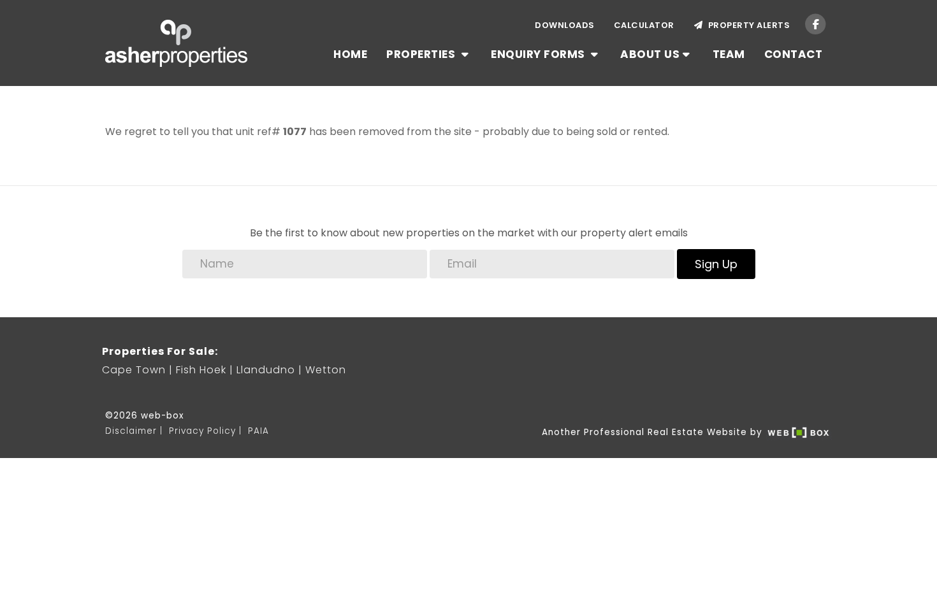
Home (350, 54)
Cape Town (134, 369)
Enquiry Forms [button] (539, 54)
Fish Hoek (201, 369)
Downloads (565, 25)
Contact (793, 54)
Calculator (644, 25)
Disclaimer (131, 431)
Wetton (325, 369)
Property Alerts (747, 25)
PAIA (258, 431)
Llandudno (265, 369)
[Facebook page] (815, 24)
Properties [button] (422, 54)
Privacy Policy (202, 431)
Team (729, 54)
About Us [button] (649, 54)
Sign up (716, 264)
